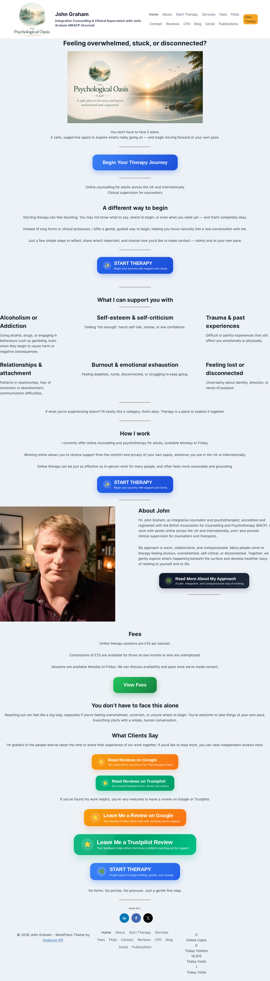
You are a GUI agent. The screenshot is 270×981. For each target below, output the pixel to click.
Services (208, 14)
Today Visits (196, 961)
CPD (186, 24)
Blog (197, 24)
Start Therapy (187, 14)
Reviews (172, 24)
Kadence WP (53, 940)
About (167, 14)
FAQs (235, 14)
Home (153, 14)
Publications (228, 24)
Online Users (196, 940)
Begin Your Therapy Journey (135, 162)
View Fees (135, 684)
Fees (223, 14)
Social (210, 24)
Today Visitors (196, 951)
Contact (156, 24)
